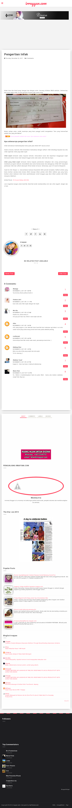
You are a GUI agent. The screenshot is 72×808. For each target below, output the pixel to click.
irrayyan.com (36, 3)
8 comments (30, 58)
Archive (48, 416)
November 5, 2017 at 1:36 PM (22, 325)
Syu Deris (9, 785)
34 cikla (7, 658)
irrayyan (23, 242)
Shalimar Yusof (17, 360)
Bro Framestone (11, 751)
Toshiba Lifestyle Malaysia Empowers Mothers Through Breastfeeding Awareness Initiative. (32, 643)
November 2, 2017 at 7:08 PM (22, 291)
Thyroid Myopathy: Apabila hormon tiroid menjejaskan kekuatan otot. (26, 659)
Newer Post (9, 273)
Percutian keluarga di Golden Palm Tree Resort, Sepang (21, 684)
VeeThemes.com (34, 805)
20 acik (7, 663)
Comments (31, 416)
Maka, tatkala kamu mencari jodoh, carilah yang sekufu (21, 665)
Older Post (63, 273)
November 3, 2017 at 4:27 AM (22, 312)
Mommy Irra (36, 498)
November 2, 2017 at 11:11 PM (22, 301)
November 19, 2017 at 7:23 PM (22, 373)
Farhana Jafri (17, 299)
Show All (66, 700)
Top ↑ (67, 805)
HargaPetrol (60, 805)
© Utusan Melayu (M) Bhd (21, 180)
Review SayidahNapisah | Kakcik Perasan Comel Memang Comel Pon (35, 575)
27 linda (7, 676)
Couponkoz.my (11, 781)
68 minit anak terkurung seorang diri (25, 609)
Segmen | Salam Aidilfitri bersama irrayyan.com (28, 586)
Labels (40, 416)
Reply (65, 295)
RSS (54, 805)
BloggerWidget (65, 789)
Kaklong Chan (17, 347)
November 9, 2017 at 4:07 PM (22, 362)
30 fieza (7, 688)
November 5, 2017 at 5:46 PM (22, 338)
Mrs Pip (15, 310)
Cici (7, 771)
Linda (8, 760)
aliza (14, 323)
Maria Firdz (16, 371)
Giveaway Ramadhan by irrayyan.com (25, 621)
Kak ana (7, 683)
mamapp (15, 289)
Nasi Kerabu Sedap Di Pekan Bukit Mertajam (18, 654)
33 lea (7, 693)
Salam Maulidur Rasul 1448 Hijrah (15, 648)
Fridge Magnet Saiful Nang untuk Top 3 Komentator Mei (31, 598)
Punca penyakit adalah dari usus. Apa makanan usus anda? (28, 136)
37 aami (7, 641)
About (23, 416)
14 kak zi (8, 652)
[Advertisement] (36, 35)
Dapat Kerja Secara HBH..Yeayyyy (15, 689)
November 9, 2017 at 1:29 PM (22, 349)
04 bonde (8, 669)
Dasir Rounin (10, 765)
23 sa (7, 647)
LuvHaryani (16, 336)
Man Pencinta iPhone (13, 776)
